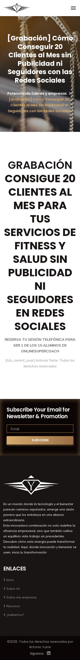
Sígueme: (37, 653)
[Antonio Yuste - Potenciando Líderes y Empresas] (16, 8)
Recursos (13, 606)
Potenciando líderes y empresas (37, 93)
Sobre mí (13, 589)
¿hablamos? (15, 615)
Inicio (10, 580)
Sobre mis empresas (21, 597)
